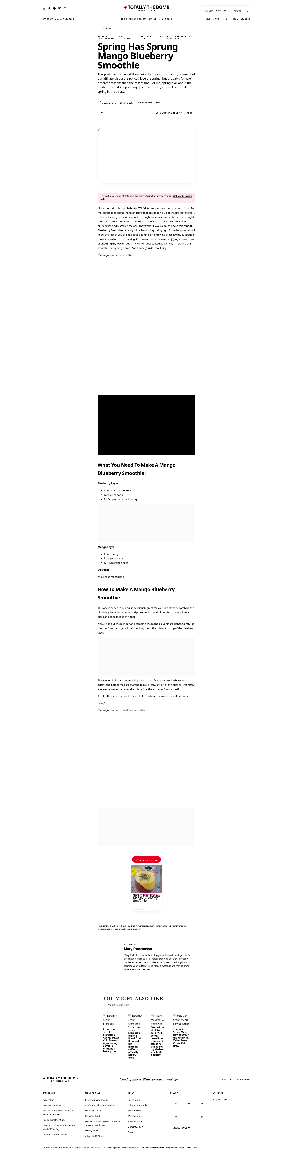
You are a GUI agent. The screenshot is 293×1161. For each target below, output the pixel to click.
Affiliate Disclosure (261, 1157)
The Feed (207, 11)
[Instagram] (44, 8)
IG (176, 1104)
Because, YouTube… (53, 1105)
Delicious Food (146, 37)
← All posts (104, 28)
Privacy (233, 1157)
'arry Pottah (48, 1099)
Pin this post (146, 860)
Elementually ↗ (135, 1126)
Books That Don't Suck (54, 1119)
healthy (164, 925)
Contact (131, 1132)
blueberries (115, 925)
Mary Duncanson (138, 948)
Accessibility (282, 1157)
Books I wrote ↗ (136, 1110)
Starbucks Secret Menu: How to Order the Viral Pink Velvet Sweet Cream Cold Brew (181, 1038)
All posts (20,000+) (94, 1136)
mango (182, 925)
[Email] (64, 8)
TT (189, 1104)
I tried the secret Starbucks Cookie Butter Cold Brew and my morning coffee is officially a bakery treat (111, 1040)
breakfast (135, 925)
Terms (243, 1157)
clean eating (154, 925)
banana (106, 925)
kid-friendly (173, 925)
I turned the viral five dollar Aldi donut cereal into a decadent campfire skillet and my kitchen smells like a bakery (157, 1041)
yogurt (138, 928)
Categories (223, 10)
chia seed (144, 925)
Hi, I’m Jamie (134, 1099)
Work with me (135, 1115)
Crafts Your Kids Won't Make (99, 1105)
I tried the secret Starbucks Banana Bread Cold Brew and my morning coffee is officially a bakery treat (134, 1042)
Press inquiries (135, 1121)
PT (202, 1104)
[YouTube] (59, 8)
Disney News (91, 1130)
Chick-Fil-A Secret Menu (55, 1134)
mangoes (102, 928)
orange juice (112, 928)
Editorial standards (137, 1105)
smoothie (123, 928)
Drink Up (159, 37)
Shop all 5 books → (221, 1099)
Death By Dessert (94, 1110)
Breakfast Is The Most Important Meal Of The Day (114, 37)
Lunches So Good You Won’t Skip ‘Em (179, 37)
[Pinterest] (54, 8)
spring (131, 928)
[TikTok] (49, 8)
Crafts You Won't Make (96, 1099)
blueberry (125, 925)
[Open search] (247, 11)
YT (176, 1117)
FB (189, 1117)
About (237, 11)
